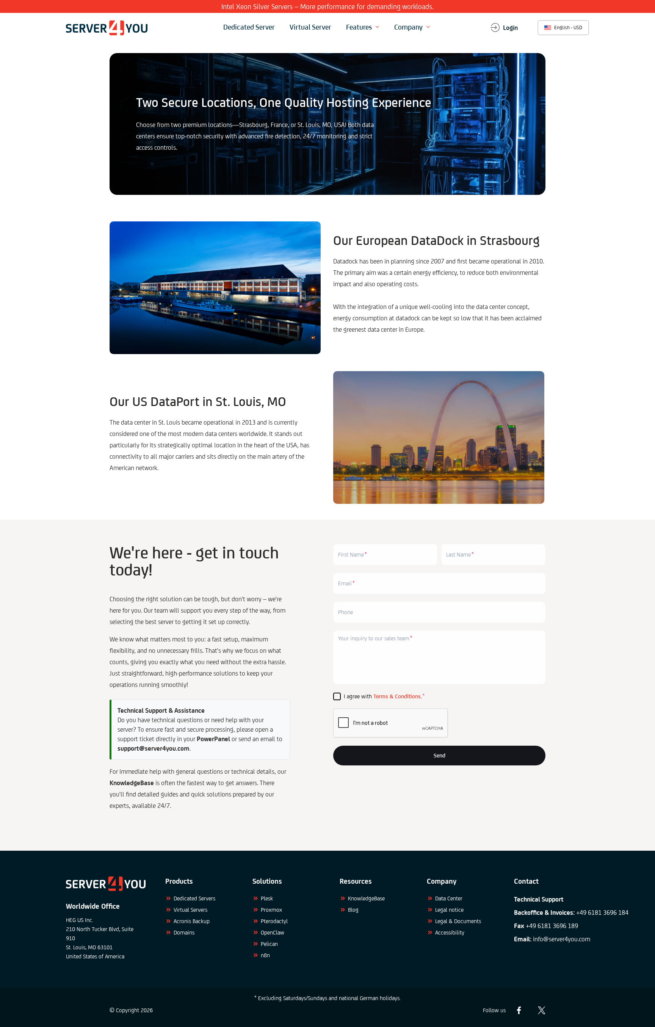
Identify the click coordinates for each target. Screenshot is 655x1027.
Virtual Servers (190, 909)
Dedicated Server (248, 27)
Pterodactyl (274, 921)
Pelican (269, 944)
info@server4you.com (561, 939)
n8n (265, 955)
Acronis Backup (192, 921)
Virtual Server (310, 27)
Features (359, 27)
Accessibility (449, 932)
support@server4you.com (154, 748)
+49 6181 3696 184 (602, 912)
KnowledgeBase (366, 898)
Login (510, 27)
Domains (184, 932)
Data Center (448, 898)
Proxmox (271, 909)
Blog (353, 909)
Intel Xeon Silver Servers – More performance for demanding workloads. (327, 6)
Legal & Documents (458, 921)
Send (439, 755)
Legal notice (449, 909)
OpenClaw (272, 932)
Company (408, 27)
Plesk (267, 898)
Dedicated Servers (194, 898)
